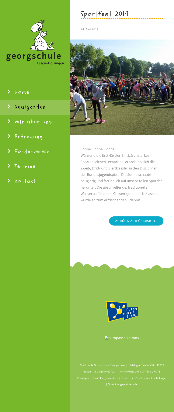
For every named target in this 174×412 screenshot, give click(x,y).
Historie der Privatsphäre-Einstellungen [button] (144, 378)
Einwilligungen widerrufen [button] (123, 384)
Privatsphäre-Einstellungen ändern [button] (97, 378)
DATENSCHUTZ (151, 371)
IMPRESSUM (131, 371)
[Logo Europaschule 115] (122, 338)
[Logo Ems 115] (122, 301)
